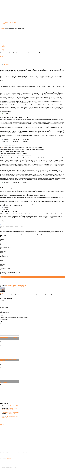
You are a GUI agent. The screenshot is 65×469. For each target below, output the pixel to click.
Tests (1, 28)
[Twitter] (13, 61)
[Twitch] (7, 463)
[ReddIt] (20, 61)
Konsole (3, 47)
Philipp (1, 56)
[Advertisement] (32, 37)
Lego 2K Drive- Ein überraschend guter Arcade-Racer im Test (16, 285)
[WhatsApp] (17, 61)
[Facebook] (20, 23)
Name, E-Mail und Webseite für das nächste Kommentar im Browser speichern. (14, 317)
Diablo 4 (2, 147)
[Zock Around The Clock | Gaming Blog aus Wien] (9, 24)
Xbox (3, 50)
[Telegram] (24, 61)
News (3, 49)
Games (3, 28)
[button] (63, 26)
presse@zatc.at (8, 458)
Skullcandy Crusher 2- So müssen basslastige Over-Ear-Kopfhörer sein (17, 286)
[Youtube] (24, 23)
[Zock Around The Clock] (8, 436)
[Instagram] (22, 23)
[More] (28, 61)
